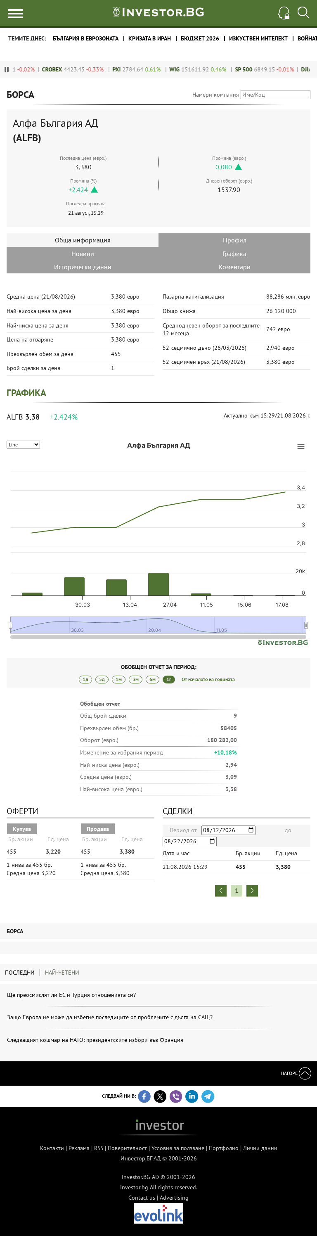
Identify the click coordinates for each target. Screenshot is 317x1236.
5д (102, 679)
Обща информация (83, 240)
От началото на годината (208, 679)
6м (152, 679)
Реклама (79, 1148)
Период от (183, 830)
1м (119, 679)
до (288, 830)
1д (85, 679)
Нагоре (290, 1073)
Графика (234, 253)
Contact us (141, 1197)
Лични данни (260, 1148)
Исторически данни (82, 267)
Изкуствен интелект (258, 38)
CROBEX (43, 69)
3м (135, 679)
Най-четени (62, 972)
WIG (165, 69)
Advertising (174, 1197)
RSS (98, 1148)
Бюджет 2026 (200, 38)
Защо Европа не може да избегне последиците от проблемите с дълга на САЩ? (110, 1017)
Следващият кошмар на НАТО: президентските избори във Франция (95, 1040)
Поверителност (127, 1148)
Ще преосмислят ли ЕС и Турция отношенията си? (71, 995)
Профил (234, 240)
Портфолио (224, 1148)
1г (168, 679)
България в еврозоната (85, 38)
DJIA (297, 69)
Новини (82, 253)
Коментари (235, 267)
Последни (20, 972)
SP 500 (234, 69)
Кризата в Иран (149, 38)
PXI (107, 69)
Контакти (52, 1148)
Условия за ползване (177, 1148)
